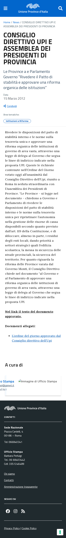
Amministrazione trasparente (21, 487)
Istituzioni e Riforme (17, 121)
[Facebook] (8, 511)
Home (6, 22)
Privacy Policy (12, 528)
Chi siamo (9, 474)
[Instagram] (15, 511)
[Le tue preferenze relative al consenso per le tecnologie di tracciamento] (60, 532)
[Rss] (23, 511)
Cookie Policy (29, 528)
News (16, 22)
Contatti (9, 480)
